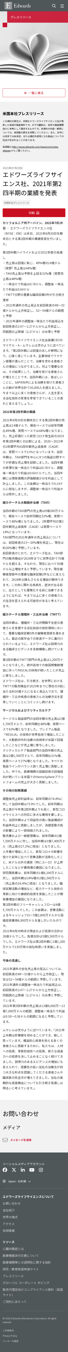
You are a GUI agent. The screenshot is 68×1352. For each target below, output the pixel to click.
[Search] (54, 6)
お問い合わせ (12, 1203)
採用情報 (9, 1230)
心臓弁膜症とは (13, 1248)
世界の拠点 (10, 1217)
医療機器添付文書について (21, 1255)
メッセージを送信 (20, 1140)
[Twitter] (14, 1170)
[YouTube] (31, 1170)
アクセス (9, 1223)
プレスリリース (13, 1276)
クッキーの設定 (11, 1341)
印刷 (32, 212)
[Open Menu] (62, 5)
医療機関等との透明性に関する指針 (27, 1262)
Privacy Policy (10, 1335)
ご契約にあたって (15, 1301)
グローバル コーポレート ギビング (26, 1282)
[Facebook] (5, 1170)
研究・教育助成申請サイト (21, 1269)
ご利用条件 (8, 1330)
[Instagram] (41, 1170)
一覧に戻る (36, 92)
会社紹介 (9, 1210)
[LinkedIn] (23, 1170)
